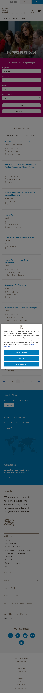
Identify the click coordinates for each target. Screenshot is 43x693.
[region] (21, 346)
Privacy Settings (21, 364)
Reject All (22, 358)
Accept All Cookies (21, 352)
